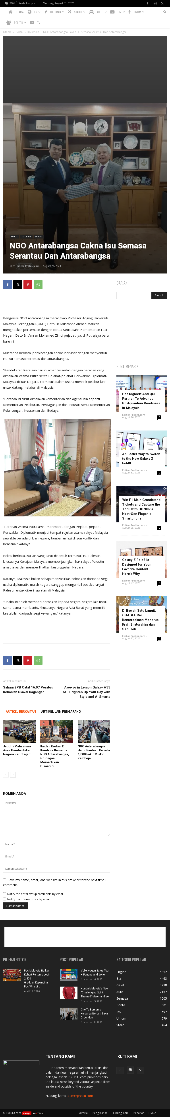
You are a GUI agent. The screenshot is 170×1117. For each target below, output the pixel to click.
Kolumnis (33, 32)
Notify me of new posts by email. (29, 899)
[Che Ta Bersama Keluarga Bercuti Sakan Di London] (68, 1014)
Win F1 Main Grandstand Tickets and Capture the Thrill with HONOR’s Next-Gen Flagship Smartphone (141, 509)
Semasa (38, 236)
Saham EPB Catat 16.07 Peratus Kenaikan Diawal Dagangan (28, 689)
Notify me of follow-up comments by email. (35, 894)
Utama (7, 32)
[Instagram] (155, 3)
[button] (164, 12)
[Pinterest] (27, 284)
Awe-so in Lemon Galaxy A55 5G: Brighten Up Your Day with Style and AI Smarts (86, 692)
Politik (19, 32)
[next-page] (13, 775)
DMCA (152, 1113)
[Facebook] (147, 3)
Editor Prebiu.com (28, 266)
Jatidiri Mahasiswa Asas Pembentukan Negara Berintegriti (17, 750)
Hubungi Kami (120, 1113)
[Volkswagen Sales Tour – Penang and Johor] (68, 975)
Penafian (138, 1113)
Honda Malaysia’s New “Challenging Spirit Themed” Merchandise (95, 992)
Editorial (83, 1113)
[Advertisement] (85, 70)
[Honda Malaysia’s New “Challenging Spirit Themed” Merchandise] (68, 993)
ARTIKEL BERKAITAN (21, 711)
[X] (162, 3)
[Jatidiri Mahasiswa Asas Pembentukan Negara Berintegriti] (19, 731)
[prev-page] (6, 775)
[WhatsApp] (38, 284)
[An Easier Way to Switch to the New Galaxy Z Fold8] (141, 449)
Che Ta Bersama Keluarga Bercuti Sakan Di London (95, 1013)
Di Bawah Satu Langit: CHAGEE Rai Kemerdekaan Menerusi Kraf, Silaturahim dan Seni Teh (140, 620)
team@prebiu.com (80, 1096)
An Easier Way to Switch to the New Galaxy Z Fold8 (141, 458)
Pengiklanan (100, 1113)
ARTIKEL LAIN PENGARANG (61, 711)
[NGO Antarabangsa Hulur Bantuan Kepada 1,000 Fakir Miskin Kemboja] (94, 731)
